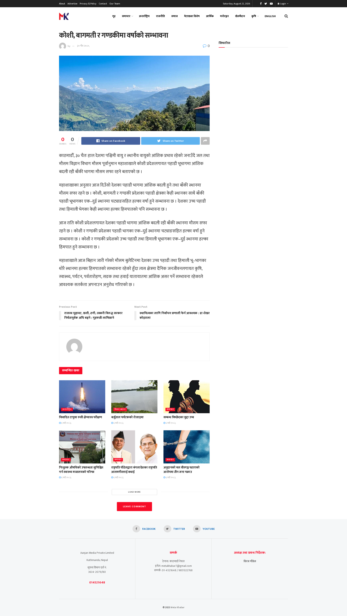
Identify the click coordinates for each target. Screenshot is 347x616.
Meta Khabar (178, 607)
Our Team (114, 4)
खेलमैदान (240, 16)
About (62, 4)
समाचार (126, 16)
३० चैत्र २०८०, (83, 46)
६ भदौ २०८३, (66, 423)
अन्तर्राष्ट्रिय (144, 16)
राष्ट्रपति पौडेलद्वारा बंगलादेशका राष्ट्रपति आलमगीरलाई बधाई (134, 470)
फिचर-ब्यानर (120, 409)
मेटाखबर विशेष (192, 16)
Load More (134, 492)
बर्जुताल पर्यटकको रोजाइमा (127, 417)
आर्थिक (210, 16)
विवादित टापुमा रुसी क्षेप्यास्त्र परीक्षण (80, 417)
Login (283, 4)
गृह (113, 16)
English (270, 16)
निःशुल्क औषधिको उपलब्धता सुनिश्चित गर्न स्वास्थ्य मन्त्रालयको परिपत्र (81, 470)
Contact (103, 4)
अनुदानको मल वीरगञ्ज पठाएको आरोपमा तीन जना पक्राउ (181, 470)
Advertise (72, 4)
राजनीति (160, 16)
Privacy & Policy (88, 4)
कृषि (253, 16)
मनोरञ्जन (224, 16)
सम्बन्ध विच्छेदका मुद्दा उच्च (178, 417)
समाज (174, 16)
